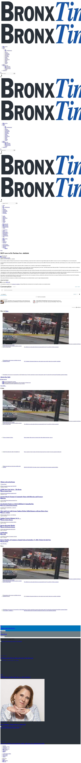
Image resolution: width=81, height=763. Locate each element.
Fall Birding (3, 533)
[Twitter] (6, 248)
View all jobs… (3, 385)
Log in (76, 286)
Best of (4, 64)
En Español (7, 56)
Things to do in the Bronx (7, 482)
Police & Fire (7, 59)
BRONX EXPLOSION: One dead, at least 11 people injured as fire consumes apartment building (41, 467)
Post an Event (8, 67)
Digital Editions (5, 244)
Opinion (6, 62)
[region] (40, 297)
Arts (5, 51)
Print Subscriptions (6, 245)
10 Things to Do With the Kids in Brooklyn (16, 658)
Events (4, 761)
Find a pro (2, 636)
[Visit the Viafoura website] (78, 307)
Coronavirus (7, 53)
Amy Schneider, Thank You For (13, 724)
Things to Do (5, 65)
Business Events (8, 68)
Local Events (8, 66)
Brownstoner (5, 233)
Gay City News (5, 235)
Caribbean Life (5, 234)
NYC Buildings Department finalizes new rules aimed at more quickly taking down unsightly (42, 361)
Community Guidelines (16, 284)
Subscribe (4, 242)
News (4, 48)
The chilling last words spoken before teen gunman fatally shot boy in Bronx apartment (41, 424)
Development (7, 54)
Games (6, 69)
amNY (4, 230)
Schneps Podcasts (3, 722)
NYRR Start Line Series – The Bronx (10, 490)
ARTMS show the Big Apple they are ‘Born (15, 677)
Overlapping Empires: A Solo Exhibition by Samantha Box (17, 504)
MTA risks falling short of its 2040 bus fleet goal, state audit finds (40, 610)
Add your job (4, 379)
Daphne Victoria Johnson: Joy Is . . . (10, 519)
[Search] (0, 72)
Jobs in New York (5, 377)
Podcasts (4, 247)
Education (6, 55)
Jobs (4, 47)
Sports (6, 61)
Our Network (5, 229)
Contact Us (5, 70)
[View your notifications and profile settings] (1, 75)
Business (6, 52)
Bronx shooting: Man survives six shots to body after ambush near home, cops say (38, 437)
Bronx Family (5, 231)
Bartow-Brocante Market (7, 526)
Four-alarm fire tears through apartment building (56, 374)
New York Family (3, 655)
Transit (6, 63)
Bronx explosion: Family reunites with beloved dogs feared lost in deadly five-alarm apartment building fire (42, 451)
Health (6, 57)
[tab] (3, 294)
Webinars (4, 246)
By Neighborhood (9, 50)
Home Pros (6, 760)
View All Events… (3, 543)
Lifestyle (6, 58)
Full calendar (3, 630)
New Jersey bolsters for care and (22, 743)
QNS (3, 236)
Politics (6, 60)
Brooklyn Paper (5, 232)
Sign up (79, 286)
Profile (9, 282)
